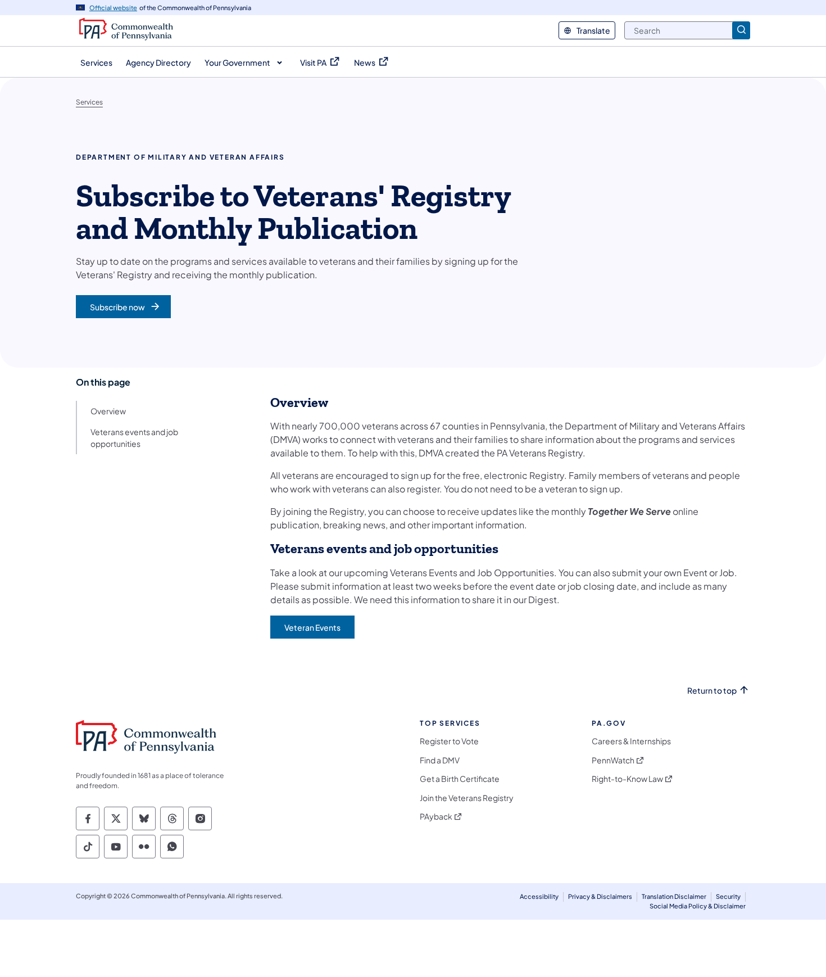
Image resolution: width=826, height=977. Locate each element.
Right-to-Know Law (627, 779)
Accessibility (539, 896)
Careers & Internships (631, 741)
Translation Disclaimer (674, 896)
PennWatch (613, 760)
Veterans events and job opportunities (134, 438)
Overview (108, 411)
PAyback (436, 816)
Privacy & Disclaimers (600, 896)
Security (728, 896)
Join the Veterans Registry (467, 798)
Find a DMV (440, 760)
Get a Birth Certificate (460, 779)
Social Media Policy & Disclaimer (698, 906)
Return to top (712, 690)
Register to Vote (449, 741)
